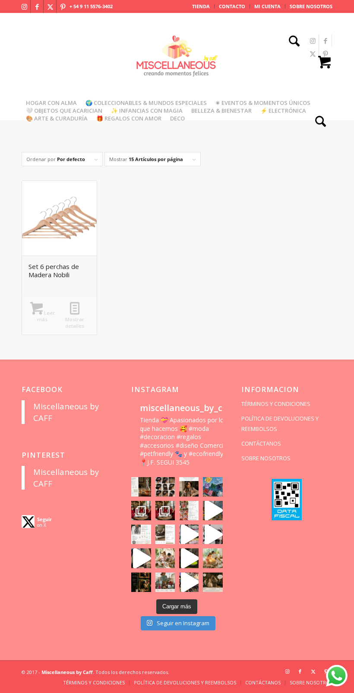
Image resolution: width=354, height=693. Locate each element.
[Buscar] (292, 42)
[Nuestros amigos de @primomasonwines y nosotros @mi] (141, 582)
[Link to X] (50, 6)
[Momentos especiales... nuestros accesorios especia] (189, 534)
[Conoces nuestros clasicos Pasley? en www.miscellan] (212, 487)
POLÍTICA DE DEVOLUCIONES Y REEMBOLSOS (280, 424)
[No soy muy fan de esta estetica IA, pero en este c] (141, 487)
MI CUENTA (267, 6)
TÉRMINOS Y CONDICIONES (275, 404)
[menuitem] (201, 6)
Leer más (46, 316)
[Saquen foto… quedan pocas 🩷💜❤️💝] (141, 558)
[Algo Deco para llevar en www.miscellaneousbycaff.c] (212, 510)
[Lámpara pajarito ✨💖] (189, 558)
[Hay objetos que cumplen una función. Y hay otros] (212, 534)
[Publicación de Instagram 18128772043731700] (165, 534)
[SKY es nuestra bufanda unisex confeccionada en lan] (141, 510)
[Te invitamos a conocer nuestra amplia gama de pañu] (141, 534)
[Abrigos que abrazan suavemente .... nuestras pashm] (165, 582)
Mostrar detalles (74, 322)
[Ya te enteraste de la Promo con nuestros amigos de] (212, 582)
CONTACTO (232, 6)
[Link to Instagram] (24, 6)
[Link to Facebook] (37, 6)
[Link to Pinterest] (63, 6)
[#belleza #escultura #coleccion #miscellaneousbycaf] (189, 582)
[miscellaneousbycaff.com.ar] (177, 66)
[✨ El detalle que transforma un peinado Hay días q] (165, 487)
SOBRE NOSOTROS (311, 6)
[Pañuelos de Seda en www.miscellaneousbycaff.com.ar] (189, 510)
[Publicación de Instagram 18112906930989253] (189, 487)
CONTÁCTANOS (261, 443)
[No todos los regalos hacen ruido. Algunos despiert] (212, 558)
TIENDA (201, 6)
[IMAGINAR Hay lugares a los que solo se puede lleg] (165, 558)
